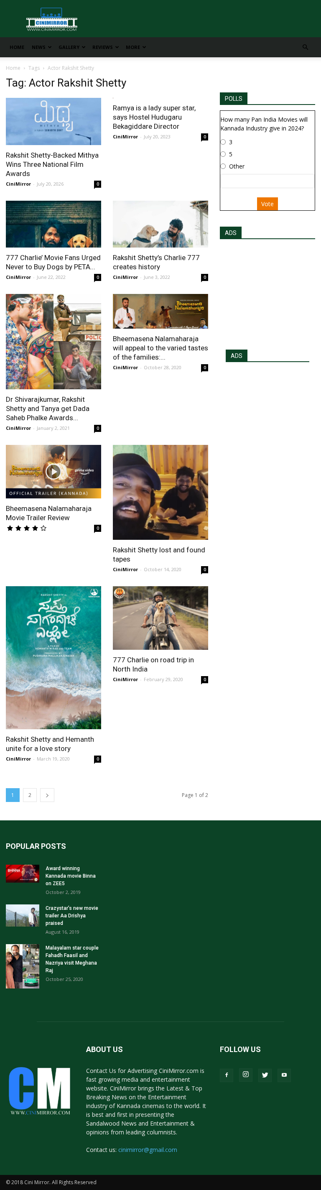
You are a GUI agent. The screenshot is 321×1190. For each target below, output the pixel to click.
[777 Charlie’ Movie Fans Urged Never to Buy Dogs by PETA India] (53, 224)
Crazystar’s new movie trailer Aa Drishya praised (72, 915)
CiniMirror (18, 184)
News (39, 47)
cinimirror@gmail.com (147, 1150)
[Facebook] (226, 1075)
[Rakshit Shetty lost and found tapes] (160, 492)
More (133, 47)
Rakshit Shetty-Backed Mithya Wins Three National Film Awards (52, 164)
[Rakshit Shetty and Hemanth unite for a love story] (53, 657)
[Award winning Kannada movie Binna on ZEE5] (22, 874)
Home (17, 47)
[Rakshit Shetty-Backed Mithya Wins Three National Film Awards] (53, 121)
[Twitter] (265, 1075)
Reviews (102, 47)
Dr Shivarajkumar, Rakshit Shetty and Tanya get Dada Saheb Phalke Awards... (47, 408)
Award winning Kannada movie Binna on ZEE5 (71, 876)
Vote (267, 204)
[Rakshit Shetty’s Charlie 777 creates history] (160, 224)
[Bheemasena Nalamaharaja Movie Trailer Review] (53, 471)
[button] (305, 47)
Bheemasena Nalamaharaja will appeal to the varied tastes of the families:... (160, 348)
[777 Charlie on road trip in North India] (160, 618)
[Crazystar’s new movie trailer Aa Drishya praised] (22, 915)
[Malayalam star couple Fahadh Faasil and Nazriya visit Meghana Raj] (22, 966)
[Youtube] (284, 1075)
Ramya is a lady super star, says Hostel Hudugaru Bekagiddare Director (154, 117)
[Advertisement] (267, 292)
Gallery (69, 47)
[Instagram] (245, 1075)
